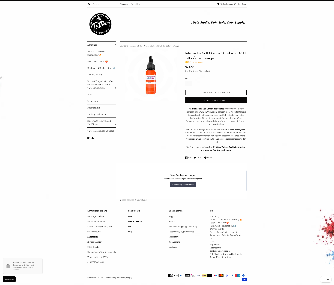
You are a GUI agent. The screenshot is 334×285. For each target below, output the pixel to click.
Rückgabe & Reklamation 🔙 (101, 68)
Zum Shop (101, 44)
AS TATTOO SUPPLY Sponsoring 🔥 (97, 53)
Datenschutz (93, 107)
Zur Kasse (242, 4)
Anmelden (135, 4)
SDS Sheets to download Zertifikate (101, 122)
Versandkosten (205, 71)
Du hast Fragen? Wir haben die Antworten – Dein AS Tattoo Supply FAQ (101, 84)
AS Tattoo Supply (110, 278)
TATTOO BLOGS (94, 74)
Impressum (93, 101)
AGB (89, 94)
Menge (187, 79)
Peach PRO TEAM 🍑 (97, 61)
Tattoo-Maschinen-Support (100, 130)
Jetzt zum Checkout (216, 100)
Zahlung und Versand (97, 114)
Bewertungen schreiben (183, 184)
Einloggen (124, 4)
